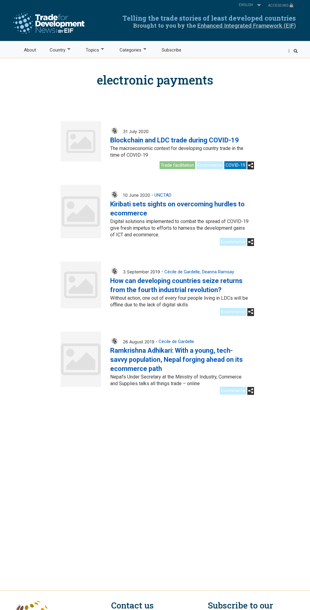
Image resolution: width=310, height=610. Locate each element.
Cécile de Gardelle (182, 272)
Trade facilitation (177, 165)
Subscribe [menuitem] (171, 50)
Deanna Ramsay (218, 272)
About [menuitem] (30, 50)
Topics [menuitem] (89, 50)
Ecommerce (210, 165)
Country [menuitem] (54, 50)
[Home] (48, 23)
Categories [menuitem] (127, 50)
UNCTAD (162, 195)
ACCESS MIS (278, 5)
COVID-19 (235, 165)
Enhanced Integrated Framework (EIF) (246, 25)
